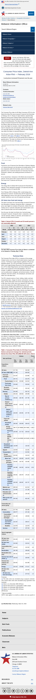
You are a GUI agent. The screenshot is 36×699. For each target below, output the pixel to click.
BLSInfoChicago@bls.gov (8, 95)
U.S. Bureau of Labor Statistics (15, 13)
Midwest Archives (8, 47)
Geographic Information (23, 18)
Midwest (4, 20)
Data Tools (5, 624)
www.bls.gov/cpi (7, 305)
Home (4, 612)
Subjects (5, 618)
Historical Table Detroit (8, 107)
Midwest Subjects (8, 43)
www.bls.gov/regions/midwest (9, 97)
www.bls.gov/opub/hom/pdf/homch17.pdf (11, 308)
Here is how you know (11, 4)
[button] (32, 679)
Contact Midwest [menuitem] (7, 52)
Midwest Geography (8, 38)
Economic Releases (8, 636)
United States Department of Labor (12, 8)
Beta (3, 647)
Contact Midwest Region (19, 674)
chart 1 (12, 135)
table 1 (19, 141)
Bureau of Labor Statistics (8, 18)
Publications (6, 630)
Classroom (5, 642)
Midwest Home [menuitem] (7, 34)
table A (18, 135)
